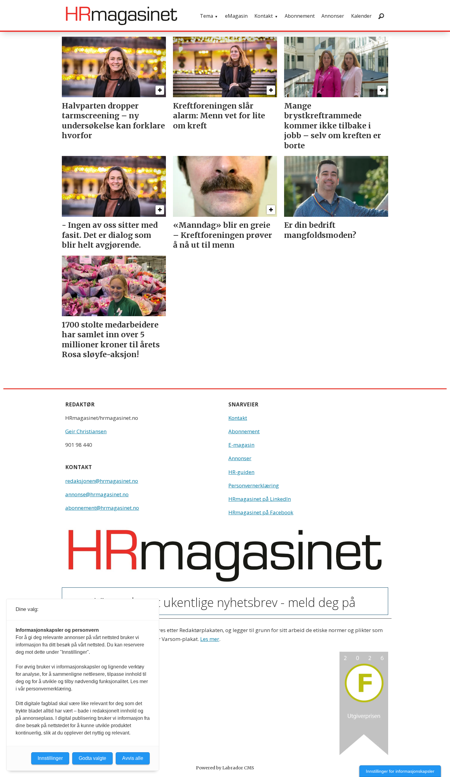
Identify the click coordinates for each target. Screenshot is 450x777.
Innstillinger (50, 758)
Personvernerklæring (253, 485)
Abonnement (300, 16)
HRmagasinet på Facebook (260, 512)
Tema (206, 16)
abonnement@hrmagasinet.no (102, 507)
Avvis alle (132, 758)
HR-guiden (241, 471)
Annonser (332, 16)
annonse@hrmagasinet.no (97, 494)
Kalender (361, 16)
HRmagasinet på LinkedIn (259, 498)
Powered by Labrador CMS (225, 768)
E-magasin (241, 444)
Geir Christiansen (86, 431)
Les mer (209, 638)
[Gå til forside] (121, 15)
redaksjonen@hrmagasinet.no (101, 480)
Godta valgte (92, 758)
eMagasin (236, 16)
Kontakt (263, 16)
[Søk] (381, 16)
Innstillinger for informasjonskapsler (400, 771)
